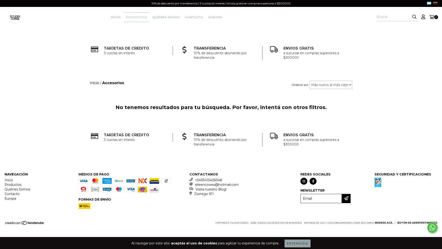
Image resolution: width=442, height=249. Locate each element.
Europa (215, 17)
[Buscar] (414, 17)
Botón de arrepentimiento (417, 222)
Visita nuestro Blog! (211, 189)
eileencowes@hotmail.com (217, 185)
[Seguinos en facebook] (313, 181)
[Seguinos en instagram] (303, 181)
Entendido (297, 243)
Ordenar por (300, 84)
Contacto (194, 17)
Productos (136, 17)
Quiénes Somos (166, 17)
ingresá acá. (384, 222)
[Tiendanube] (25, 224)
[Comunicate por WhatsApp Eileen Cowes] (432, 227)
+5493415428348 (208, 180)
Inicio (116, 17)
